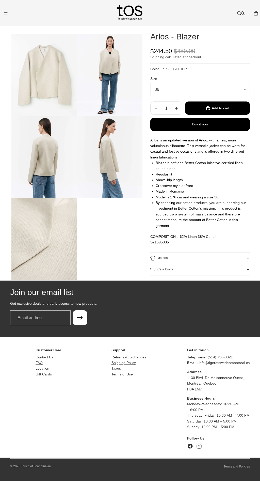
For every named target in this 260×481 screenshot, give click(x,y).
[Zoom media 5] (44, 239)
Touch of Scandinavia (36, 466)
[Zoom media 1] (44, 75)
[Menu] (6, 13)
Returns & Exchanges (128, 357)
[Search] (239, 13)
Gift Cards (44, 374)
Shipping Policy (123, 363)
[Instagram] (199, 446)
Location (42, 368)
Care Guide (165, 269)
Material (163, 258)
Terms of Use (122, 374)
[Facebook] (190, 446)
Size (153, 79)
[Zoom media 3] (44, 157)
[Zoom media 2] (109, 75)
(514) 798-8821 (220, 357)
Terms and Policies (237, 466)
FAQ (39, 363)
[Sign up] (80, 317)
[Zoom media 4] (109, 157)
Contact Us (44, 357)
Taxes (116, 368)
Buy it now (200, 124)
